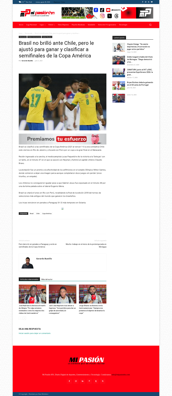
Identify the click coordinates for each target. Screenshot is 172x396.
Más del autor (47, 279)
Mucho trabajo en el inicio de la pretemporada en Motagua (86, 245)
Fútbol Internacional (34, 37)
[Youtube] (151, 2)
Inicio (20, 33)
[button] (150, 25)
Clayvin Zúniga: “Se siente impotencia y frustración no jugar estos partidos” (138, 46)
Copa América (46, 213)
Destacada (28, 33)
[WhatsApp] (38, 66)
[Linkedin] (82, 381)
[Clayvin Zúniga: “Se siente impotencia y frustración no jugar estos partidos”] (118, 47)
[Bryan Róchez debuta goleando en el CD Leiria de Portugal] (118, 85)
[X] (148, 2)
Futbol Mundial (46, 37)
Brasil (31, 213)
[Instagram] (145, 2)
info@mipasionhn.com (121, 375)
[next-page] (24, 318)
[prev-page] (20, 318)
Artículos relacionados (29, 279)
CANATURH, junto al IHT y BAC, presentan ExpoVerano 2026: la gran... (140, 72)
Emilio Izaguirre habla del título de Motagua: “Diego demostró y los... (140, 59)
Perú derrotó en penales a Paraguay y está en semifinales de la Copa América (38, 245)
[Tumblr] (96, 381)
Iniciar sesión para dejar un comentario (34, 333)
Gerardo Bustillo (27, 61)
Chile (38, 213)
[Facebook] (142, 2)
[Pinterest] (32, 66)
